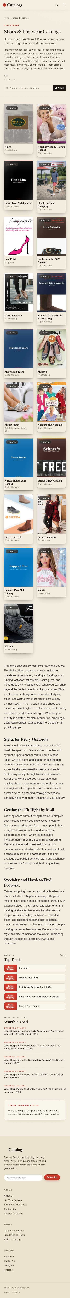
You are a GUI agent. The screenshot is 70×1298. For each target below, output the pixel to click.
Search (59, 88)
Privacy (16, 1292)
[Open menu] (64, 5)
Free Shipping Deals (14, 1235)
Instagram (9, 1265)
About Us (9, 1195)
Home (6, 18)
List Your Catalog (13, 1200)
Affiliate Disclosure (13, 1213)
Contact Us (10, 1209)
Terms (6, 1292)
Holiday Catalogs (13, 1239)
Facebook (9, 1256)
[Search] (57, 5)
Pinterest (8, 1269)
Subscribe (52, 1177)
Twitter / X (9, 1261)
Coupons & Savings (14, 1230)
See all (63, 955)
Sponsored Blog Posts (15, 1204)
